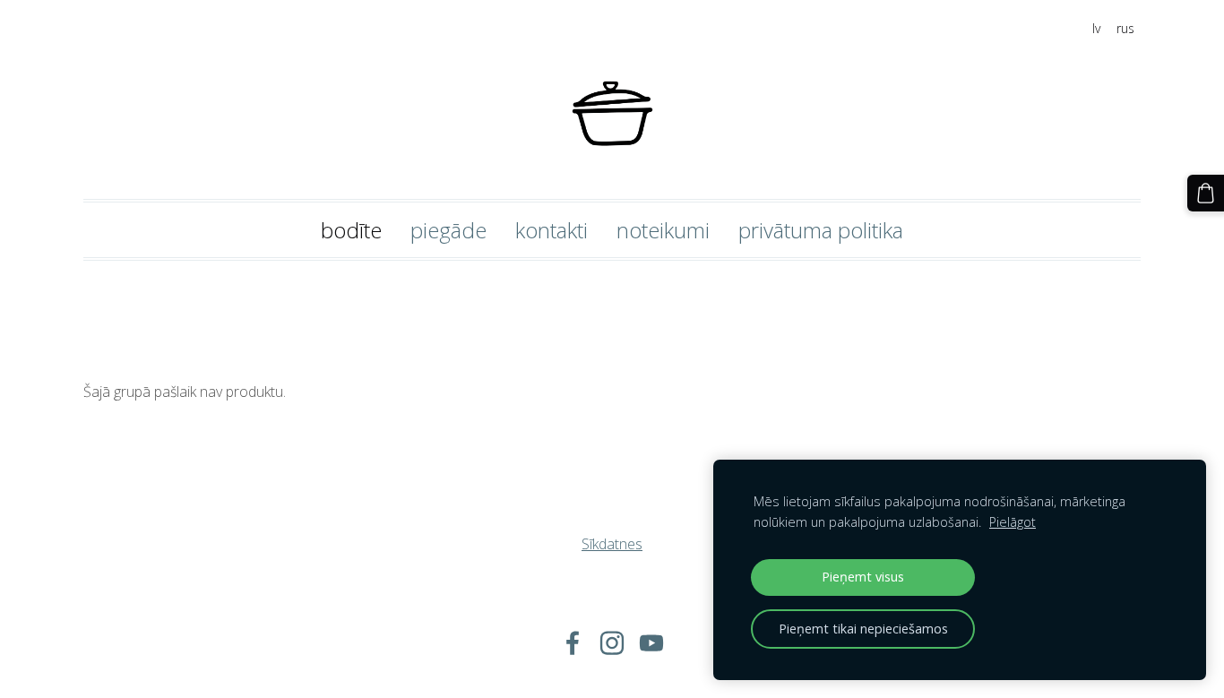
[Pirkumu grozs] (1205, 193)
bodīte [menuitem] (351, 230)
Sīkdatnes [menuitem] (612, 544)
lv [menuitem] (1096, 28)
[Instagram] (612, 643)
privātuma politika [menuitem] (820, 230)
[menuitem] (612, 288)
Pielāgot (1012, 521)
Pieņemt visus (863, 576)
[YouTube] (651, 643)
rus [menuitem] (1125, 28)
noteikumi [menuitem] (663, 230)
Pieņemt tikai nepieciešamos (863, 628)
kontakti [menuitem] (551, 230)
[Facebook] (572, 643)
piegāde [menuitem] (448, 230)
